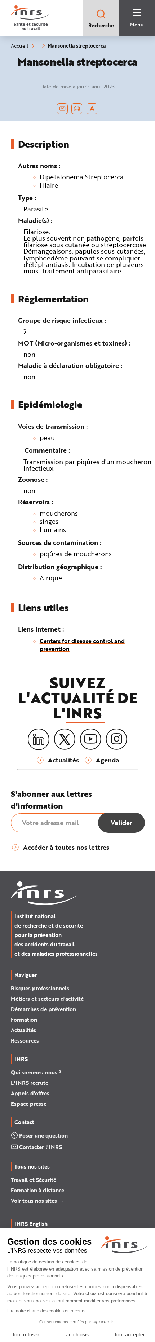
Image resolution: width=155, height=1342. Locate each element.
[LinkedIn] (38, 739)
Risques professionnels (40, 988)
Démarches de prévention (43, 1009)
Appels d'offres (30, 1093)
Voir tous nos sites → (37, 1201)
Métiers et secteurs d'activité (47, 999)
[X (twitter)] (64, 739)
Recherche (101, 25)
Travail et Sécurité (33, 1180)
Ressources (25, 1040)
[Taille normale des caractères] (92, 108)
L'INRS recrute (29, 1083)
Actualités (23, 1030)
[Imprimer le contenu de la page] (77, 108)
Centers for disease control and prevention (82, 645)
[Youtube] (90, 739)
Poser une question (43, 1135)
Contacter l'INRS (40, 1147)
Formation (24, 1020)
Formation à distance (37, 1190)
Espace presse (28, 1104)
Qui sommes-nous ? (36, 1072)
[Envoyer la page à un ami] (62, 108)
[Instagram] (116, 739)
